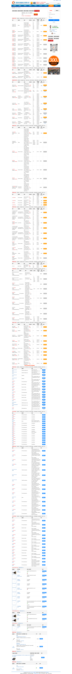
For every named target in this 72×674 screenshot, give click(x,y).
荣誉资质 (25, 5)
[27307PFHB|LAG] (14, 609)
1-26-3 (14, 422)
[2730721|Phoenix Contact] (14, 578)
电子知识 (40, 5)
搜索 (43, 372)
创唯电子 (35, 672)
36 (13, 389)
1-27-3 (14, 414)
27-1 (13, 561)
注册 (60, 0)
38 (13, 394)
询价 (45, 44)
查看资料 (45, 86)
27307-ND (22, 649)
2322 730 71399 (14, 479)
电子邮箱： (50, 12)
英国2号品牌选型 (50, 38)
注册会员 (57, 10)
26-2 (13, 492)
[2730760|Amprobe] (14, 587)
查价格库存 (44, 575)
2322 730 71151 (14, 474)
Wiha (18, 619)
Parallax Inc (18, 615)
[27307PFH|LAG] (14, 604)
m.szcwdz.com (55, 31)
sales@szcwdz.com (54, 29)
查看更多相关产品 (21, 567)
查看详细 (43, 572)
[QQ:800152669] (54, 34)
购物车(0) (57, 0)
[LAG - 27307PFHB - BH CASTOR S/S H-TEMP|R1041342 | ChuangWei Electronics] (13, 669)
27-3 (13, 416)
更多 (13, 373)
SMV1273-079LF (14, 372)
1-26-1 (14, 441)
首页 (16, 7)
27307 (19, 639)
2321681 (14, 464)
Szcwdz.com (32, 672)
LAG (18, 602)
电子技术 (46, 5)
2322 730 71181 (14, 469)
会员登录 (51, 10)
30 (13, 552)
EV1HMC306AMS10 (15, 404)
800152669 (53, 30)
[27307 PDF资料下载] (27, 617)
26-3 (13, 431)
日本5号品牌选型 (50, 40)
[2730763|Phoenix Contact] (14, 591)
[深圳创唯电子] (54, 74)
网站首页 (14, 5)
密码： (50, 16)
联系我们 (56, 5)
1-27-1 (14, 399)
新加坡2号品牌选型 (56, 36)
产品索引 (35, 5)
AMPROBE (18, 580)
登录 (54, 0)
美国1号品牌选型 (50, 36)
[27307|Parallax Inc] (14, 574)
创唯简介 (20, 5)
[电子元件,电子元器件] (13, 4)
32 (13, 386)
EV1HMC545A (14, 402)
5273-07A (13, 420)
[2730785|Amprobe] (14, 600)
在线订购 (51, 5)
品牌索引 (30, 5)
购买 (45, 25)
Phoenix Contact (19, 576)
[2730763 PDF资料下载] (27, 589)
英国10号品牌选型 (56, 38)
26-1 (13, 381)
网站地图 (47, 672)
